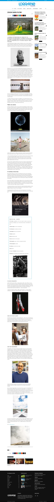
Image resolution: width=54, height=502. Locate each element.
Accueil (8, 10)
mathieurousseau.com (11, 424)
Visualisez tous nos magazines (39, 481)
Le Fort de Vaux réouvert (40, 43)
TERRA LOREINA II (27, 464)
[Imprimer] (25, 15)
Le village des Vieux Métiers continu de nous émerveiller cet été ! (40, 23)
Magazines (36, 480)
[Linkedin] (20, 15)
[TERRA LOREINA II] (29, 461)
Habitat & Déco (29, 8)
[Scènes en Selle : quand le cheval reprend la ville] (11, 461)
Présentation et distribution (39, 473)
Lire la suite (41, 20)
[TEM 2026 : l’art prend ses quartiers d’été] (23, 476)
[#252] (23, 483)
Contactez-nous (45, 501)
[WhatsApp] (18, 15)
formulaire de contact (22, 498)
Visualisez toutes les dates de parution (40, 484)
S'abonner (36, 477)
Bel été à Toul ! (17, 464)
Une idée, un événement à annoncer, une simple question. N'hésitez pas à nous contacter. (40, 488)
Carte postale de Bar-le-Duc (40, 34)
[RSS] (46, 0)
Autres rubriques (35, 8)
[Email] (23, 15)
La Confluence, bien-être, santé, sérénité (28, 479)
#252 (26, 482)
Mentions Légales (41, 501)
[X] (15, 15)
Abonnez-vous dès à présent (38, 478)
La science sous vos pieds (41, 52)
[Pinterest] (16, 15)
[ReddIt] (21, 15)
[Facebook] (44, 0)
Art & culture (20, 8)
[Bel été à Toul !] (20, 461)
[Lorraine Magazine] (27, 4)
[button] (46, 8)
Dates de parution (37, 483)
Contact (40, 8)
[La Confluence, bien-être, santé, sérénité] (23, 479)
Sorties (24, 8)
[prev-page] (7, 466)
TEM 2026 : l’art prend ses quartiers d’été (28, 475)
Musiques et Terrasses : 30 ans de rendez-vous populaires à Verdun (40, 13)
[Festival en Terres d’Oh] (23, 487)
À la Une (15, 8)
